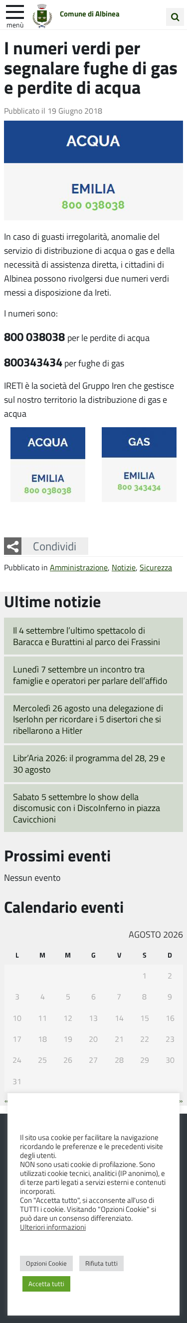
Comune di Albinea (90, 13)
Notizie (124, 567)
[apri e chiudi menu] (15, 11)
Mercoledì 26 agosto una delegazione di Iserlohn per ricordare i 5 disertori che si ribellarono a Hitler (88, 719)
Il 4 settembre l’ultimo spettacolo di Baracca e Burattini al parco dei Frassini (86, 636)
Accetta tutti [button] (46, 1283)
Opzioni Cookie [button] (46, 1263)
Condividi (54, 546)
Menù (14, 24)
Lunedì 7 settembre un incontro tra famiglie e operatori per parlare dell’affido (90, 674)
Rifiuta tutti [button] (101, 1263)
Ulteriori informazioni (53, 1226)
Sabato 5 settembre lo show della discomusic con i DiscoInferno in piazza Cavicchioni (86, 808)
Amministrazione (79, 567)
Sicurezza (156, 567)
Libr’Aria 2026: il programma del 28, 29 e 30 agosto (89, 763)
